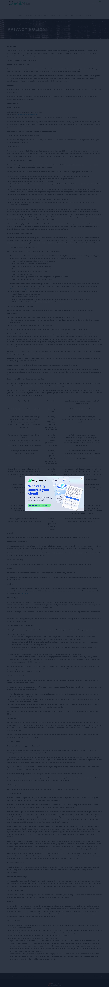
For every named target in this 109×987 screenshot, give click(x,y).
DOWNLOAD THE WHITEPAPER (39, 505)
